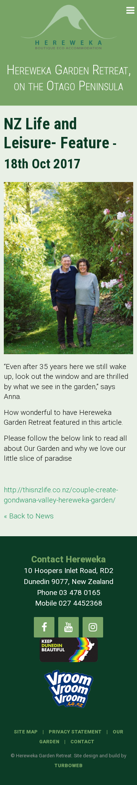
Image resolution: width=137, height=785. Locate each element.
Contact (82, 741)
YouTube (68, 627)
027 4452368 (80, 603)
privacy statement (75, 732)
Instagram (93, 627)
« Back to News (29, 516)
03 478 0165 (79, 592)
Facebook (44, 627)
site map (26, 732)
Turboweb (68, 765)
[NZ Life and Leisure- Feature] (68, 268)
